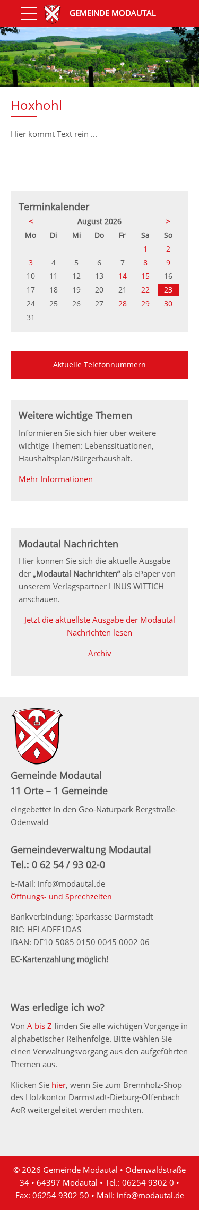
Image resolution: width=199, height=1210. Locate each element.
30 (168, 303)
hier (58, 1084)
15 (145, 276)
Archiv (99, 653)
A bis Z (39, 1025)
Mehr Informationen (56, 479)
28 (122, 303)
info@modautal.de (150, 1195)
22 (145, 290)
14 (122, 276)
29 (145, 303)
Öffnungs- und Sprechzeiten (61, 896)
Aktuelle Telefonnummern (99, 364)
